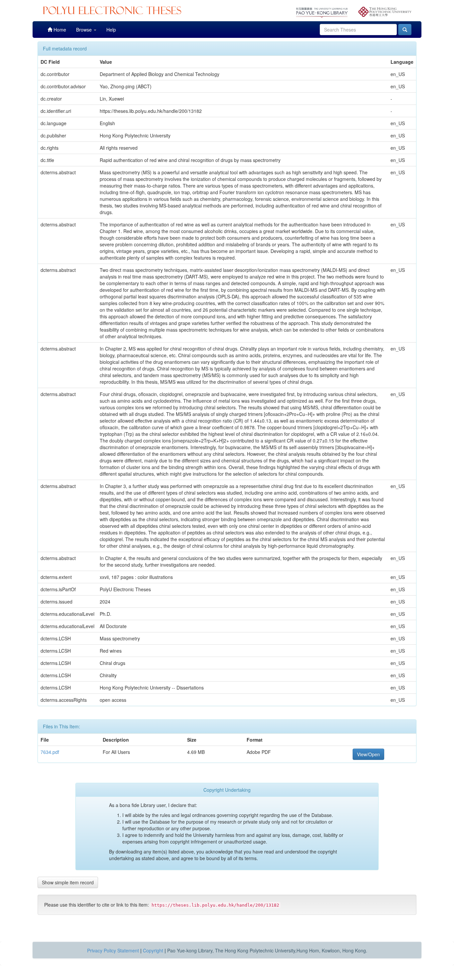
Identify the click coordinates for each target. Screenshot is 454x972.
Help (111, 29)
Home (59, 29)
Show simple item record (68, 882)
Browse (84, 29)
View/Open (368, 754)
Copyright (153, 950)
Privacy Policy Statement (113, 950)
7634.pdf (50, 752)
